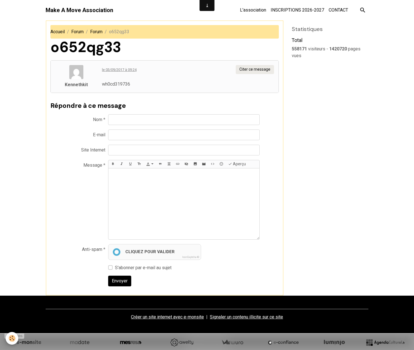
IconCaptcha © (190, 257)
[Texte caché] (186, 164)
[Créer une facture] (232, 342)
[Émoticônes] (221, 164)
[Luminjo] (334, 342)
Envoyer (120, 281)
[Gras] (112, 164)
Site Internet (93, 150)
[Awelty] (182, 342)
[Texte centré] (168, 164)
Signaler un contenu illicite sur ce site (246, 317)
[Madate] (80, 342)
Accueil (57, 31)
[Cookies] (12, 338)
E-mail (99, 134)
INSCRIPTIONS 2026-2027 (297, 10)
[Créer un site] (29, 342)
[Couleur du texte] (150, 164)
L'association (253, 10)
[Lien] (177, 164)
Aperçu (239, 164)
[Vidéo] (203, 164)
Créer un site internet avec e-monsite (167, 317)
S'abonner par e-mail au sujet (143, 267)
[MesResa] (131, 342)
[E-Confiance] (283, 342)
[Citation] (160, 164)
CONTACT (338, 10)
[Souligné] (130, 164)
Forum (77, 31)
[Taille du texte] (139, 164)
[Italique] (121, 164)
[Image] (195, 164)
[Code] (212, 164)
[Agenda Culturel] (385, 342)
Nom (97, 119)
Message (92, 165)
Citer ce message (254, 69)
